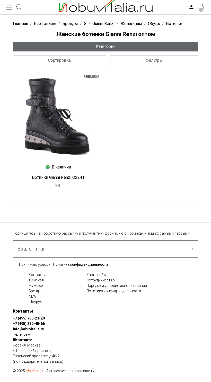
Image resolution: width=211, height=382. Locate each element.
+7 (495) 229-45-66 (29, 324)
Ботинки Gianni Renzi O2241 (58, 177)
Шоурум (35, 302)
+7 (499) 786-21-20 (29, 318)
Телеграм (21, 334)
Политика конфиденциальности (80, 264)
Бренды (35, 291)
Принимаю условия (63, 264)
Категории (106, 46)
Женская (36, 280)
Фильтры (154, 60)
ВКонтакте (22, 340)
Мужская (36, 285)
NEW (33, 296)
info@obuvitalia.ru (28, 329)
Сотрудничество (100, 280)
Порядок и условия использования (116, 285)
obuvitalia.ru (36, 371)
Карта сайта (96, 275)
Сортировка (59, 60)
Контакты (37, 275)
